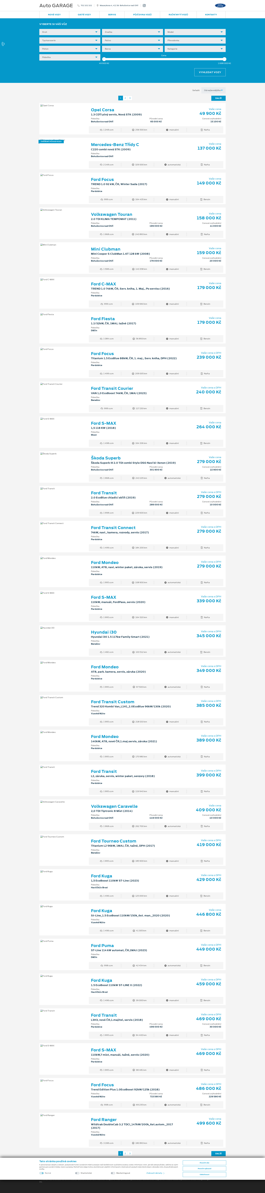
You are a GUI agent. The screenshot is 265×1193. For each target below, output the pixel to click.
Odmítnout (204, 1174)
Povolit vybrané (204, 1168)
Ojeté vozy (84, 14)
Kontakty (211, 14)
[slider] (104, 59)
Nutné (48, 1173)
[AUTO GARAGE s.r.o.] (145, 5)
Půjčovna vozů (142, 14)
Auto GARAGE (56, 5)
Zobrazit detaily (154, 1173)
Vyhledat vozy (210, 72)
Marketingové (123, 1173)
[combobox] (69, 32)
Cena (163, 55)
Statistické (86, 1173)
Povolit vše (204, 1163)
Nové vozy (54, 14)
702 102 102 (86, 5)
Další (218, 98)
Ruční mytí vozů (178, 14)
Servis (112, 14)
